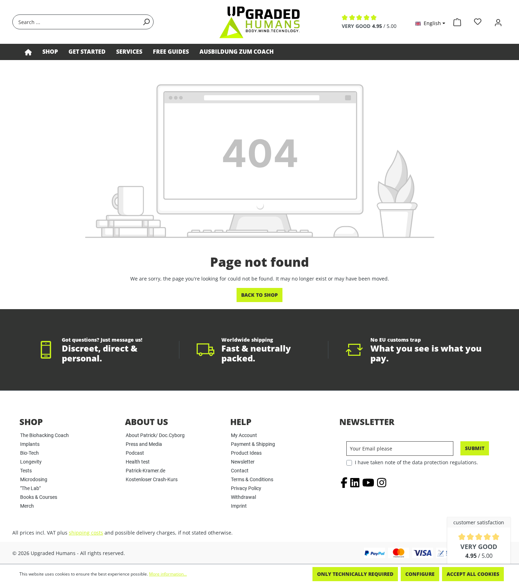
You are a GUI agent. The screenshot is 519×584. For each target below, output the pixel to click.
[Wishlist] (477, 21)
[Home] (28, 52)
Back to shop (259, 294)
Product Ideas (246, 453)
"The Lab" (30, 488)
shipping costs (86, 532)
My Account (244, 435)
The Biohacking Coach (44, 435)
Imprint (239, 506)
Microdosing (33, 479)
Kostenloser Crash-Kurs (152, 479)
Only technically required (355, 574)
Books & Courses (38, 497)
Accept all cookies (473, 574)
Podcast (135, 453)
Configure (420, 574)
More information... (168, 574)
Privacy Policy (246, 488)
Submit (474, 448)
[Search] (146, 22)
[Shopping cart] (457, 20)
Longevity (31, 462)
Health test (138, 462)
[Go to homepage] (259, 22)
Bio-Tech (29, 453)
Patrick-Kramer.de (145, 470)
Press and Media (144, 444)
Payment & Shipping (253, 444)
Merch (27, 506)
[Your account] (498, 21)
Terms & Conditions (252, 479)
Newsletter (243, 462)
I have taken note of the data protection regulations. (416, 462)
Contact (240, 470)
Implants (30, 444)
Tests (26, 470)
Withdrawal (243, 497)
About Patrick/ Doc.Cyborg (155, 435)
